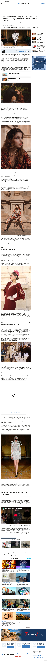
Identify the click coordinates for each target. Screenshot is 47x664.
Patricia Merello (7, 51)
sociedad (6, 9)
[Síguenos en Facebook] (40, 655)
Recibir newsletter (41, 646)
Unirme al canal (10, 646)
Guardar (26, 51)
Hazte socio (19, 656)
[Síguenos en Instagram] (35, 655)
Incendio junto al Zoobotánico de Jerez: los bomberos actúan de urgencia (40, 38)
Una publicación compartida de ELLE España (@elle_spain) (13, 412)
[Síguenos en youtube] (39, 655)
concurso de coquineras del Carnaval (21, 62)
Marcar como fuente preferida (38, 657)
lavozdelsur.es (11, 70)
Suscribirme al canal (24, 646)
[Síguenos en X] (34, 655)
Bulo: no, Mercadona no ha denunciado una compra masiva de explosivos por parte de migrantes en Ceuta (41, 47)
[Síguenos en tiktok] (37, 655)
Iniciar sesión (43, 3)
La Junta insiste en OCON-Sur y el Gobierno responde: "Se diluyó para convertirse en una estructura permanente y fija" (25, 552)
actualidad (3, 9)
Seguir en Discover (16, 1)
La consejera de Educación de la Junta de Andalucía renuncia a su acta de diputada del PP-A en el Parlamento (41, 34)
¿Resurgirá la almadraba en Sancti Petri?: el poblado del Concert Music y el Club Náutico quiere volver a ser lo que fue (41, 42)
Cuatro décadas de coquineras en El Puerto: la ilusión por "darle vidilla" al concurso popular (20, 27)
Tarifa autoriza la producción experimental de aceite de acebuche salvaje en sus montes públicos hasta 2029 (40, 51)
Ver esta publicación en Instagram (13, 397)
